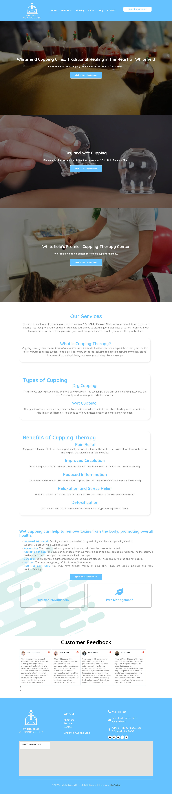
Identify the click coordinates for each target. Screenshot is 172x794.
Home (54, 10)
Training (80, 10)
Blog (101, 10)
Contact (111, 10)
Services (65, 10)
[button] (66, 10)
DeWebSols (115, 785)
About (91, 10)
